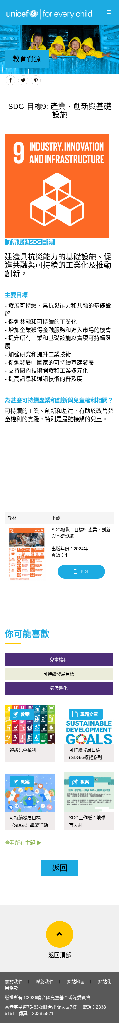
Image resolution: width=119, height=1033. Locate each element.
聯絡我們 (45, 981)
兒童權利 (59, 659)
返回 (59, 868)
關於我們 (14, 981)
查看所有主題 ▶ (23, 843)
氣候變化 (59, 688)
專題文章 (89, 714)
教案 (25, 714)
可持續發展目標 (58, 674)
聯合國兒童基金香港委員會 (63, 997)
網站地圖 (76, 981)
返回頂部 (59, 955)
